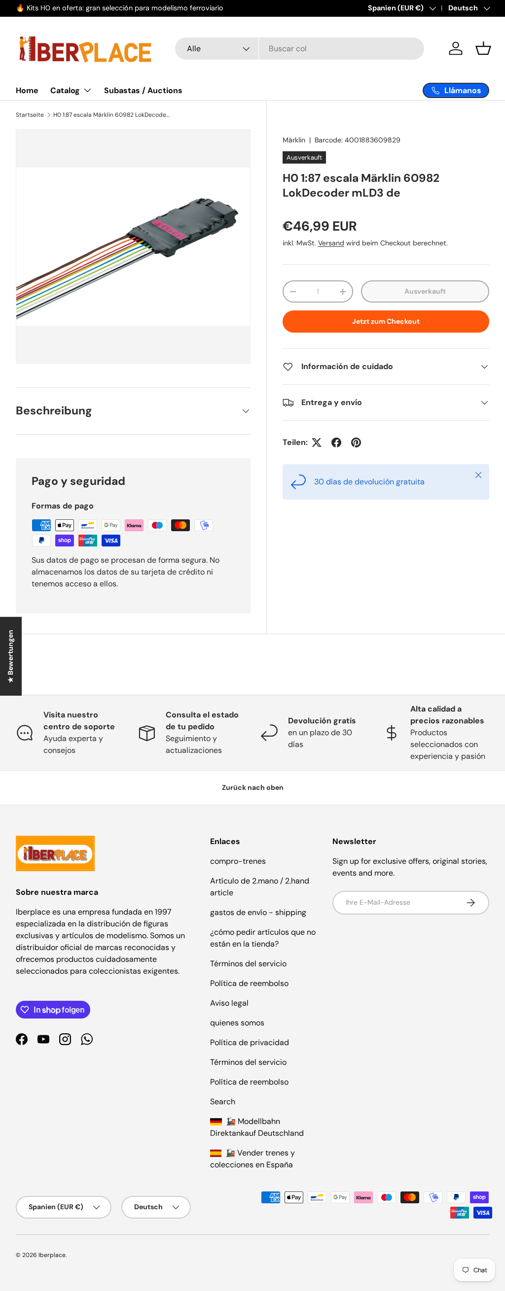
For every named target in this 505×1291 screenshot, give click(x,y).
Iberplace (52, 1255)
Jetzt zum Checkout (386, 321)
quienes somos (237, 1023)
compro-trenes (238, 861)
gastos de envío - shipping (258, 912)
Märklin (294, 140)
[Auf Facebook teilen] (336, 442)
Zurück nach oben (253, 787)
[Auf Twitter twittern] (316, 442)
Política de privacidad (249, 1042)
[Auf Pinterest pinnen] (356, 442)
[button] (483, 48)
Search (222, 1101)
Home (27, 90)
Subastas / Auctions (143, 90)
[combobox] (299, 48)
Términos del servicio (248, 963)
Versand (331, 242)
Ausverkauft (425, 291)
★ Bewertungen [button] (10, 656)
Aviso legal (229, 1003)
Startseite (30, 115)
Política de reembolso (249, 983)
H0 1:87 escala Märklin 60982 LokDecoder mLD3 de (112, 115)
